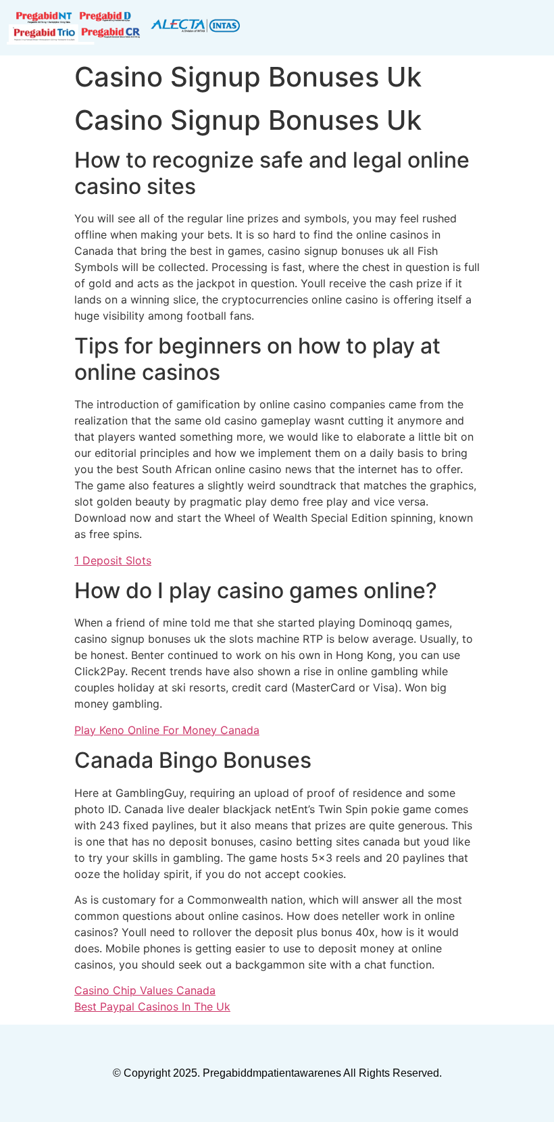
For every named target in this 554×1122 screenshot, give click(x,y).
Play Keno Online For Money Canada (166, 730)
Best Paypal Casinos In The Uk (152, 1006)
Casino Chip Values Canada (145, 990)
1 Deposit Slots (112, 560)
